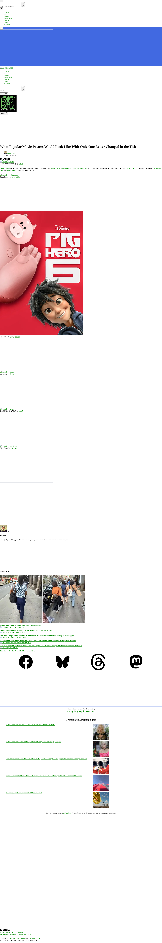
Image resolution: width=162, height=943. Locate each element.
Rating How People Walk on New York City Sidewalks (20, 625)
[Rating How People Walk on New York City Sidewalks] (42, 622)
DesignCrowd (5, 168)
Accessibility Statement (8, 934)
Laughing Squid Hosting (81, 711)
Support (7, 81)
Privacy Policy (5, 932)
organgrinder (15, 337)
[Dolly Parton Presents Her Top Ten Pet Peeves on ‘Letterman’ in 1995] (12, 627)
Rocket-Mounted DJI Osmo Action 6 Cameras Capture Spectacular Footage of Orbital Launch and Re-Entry (41, 646)
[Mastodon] (136, 669)
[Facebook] (1, 160)
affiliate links (67, 813)
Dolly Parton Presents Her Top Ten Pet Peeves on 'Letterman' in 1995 (30, 725)
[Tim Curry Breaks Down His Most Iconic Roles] (9, 648)
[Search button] (23, 88)
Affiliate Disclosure (24, 934)
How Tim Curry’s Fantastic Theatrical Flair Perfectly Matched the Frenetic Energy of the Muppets (37, 636)
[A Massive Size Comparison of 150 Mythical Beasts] (101, 808)
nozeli (21, 411)
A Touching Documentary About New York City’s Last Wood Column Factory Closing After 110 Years (38, 641)
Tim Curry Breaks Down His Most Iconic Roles (17, 651)
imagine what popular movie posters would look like (69, 168)
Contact (7, 83)
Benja (12, 374)
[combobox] (10, 90)
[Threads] (6, 160)
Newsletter (8, 77)
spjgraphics (16, 177)
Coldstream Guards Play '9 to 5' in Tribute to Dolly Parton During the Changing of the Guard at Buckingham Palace (46, 759)
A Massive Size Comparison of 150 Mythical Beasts (24, 793)
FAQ (6, 73)
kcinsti (21, 164)
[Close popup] (1, 28)
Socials (6, 79)
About (6, 71)
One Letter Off (132, 168)
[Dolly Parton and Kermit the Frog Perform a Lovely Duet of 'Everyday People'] (101, 757)
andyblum (13, 448)
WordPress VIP (34, 938)
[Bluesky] (4, 160)
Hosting (7, 75)
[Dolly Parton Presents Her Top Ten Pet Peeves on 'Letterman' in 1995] (101, 740)
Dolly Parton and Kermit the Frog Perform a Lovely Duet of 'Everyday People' (33, 742)
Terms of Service (17, 932)
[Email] (9, 160)
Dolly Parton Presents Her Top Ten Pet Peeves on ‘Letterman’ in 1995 (26, 630)
